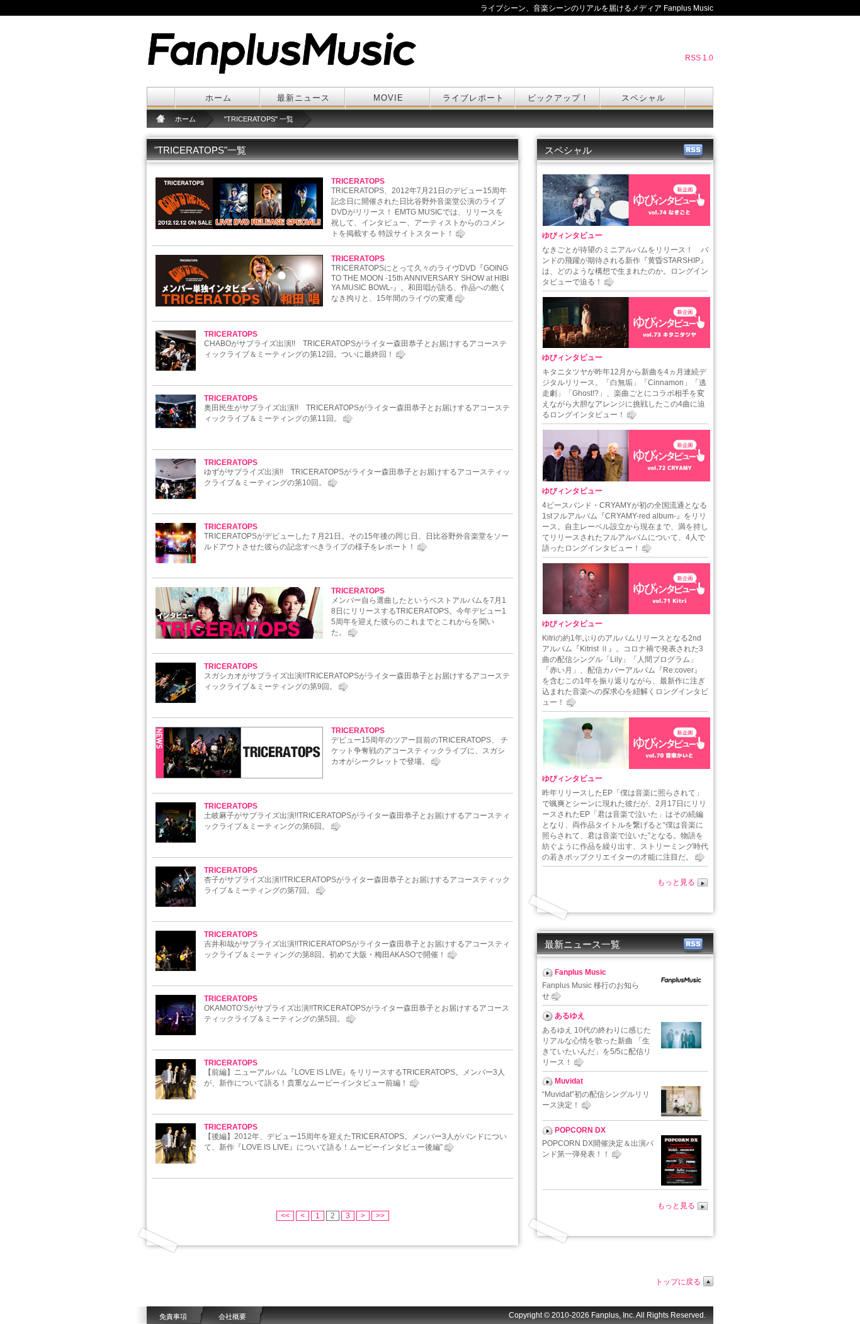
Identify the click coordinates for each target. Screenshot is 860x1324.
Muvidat (569, 1081)
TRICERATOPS (358, 181)
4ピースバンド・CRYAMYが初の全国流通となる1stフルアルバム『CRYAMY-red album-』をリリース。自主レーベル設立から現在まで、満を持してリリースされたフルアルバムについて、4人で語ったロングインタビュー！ (625, 527)
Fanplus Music (580, 972)
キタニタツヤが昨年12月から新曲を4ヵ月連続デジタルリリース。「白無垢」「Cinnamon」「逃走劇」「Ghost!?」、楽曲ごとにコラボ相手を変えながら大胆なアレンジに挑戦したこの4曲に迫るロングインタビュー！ (624, 393)
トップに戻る (678, 1281)
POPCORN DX (580, 1130)
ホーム (218, 98)
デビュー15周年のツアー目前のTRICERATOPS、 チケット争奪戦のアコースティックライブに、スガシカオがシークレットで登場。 (419, 751)
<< (285, 1215)
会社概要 (232, 1316)
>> (380, 1215)
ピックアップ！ (558, 98)
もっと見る (676, 882)
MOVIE (388, 98)
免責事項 (173, 1316)
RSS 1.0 (699, 57)
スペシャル (643, 98)
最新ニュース (303, 98)
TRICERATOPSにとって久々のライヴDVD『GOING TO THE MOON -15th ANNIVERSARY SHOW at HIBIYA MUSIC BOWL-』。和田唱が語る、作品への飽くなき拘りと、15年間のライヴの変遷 (420, 283)
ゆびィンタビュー (572, 235)
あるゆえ (570, 1015)
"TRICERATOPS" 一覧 (258, 119)
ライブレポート (473, 98)
